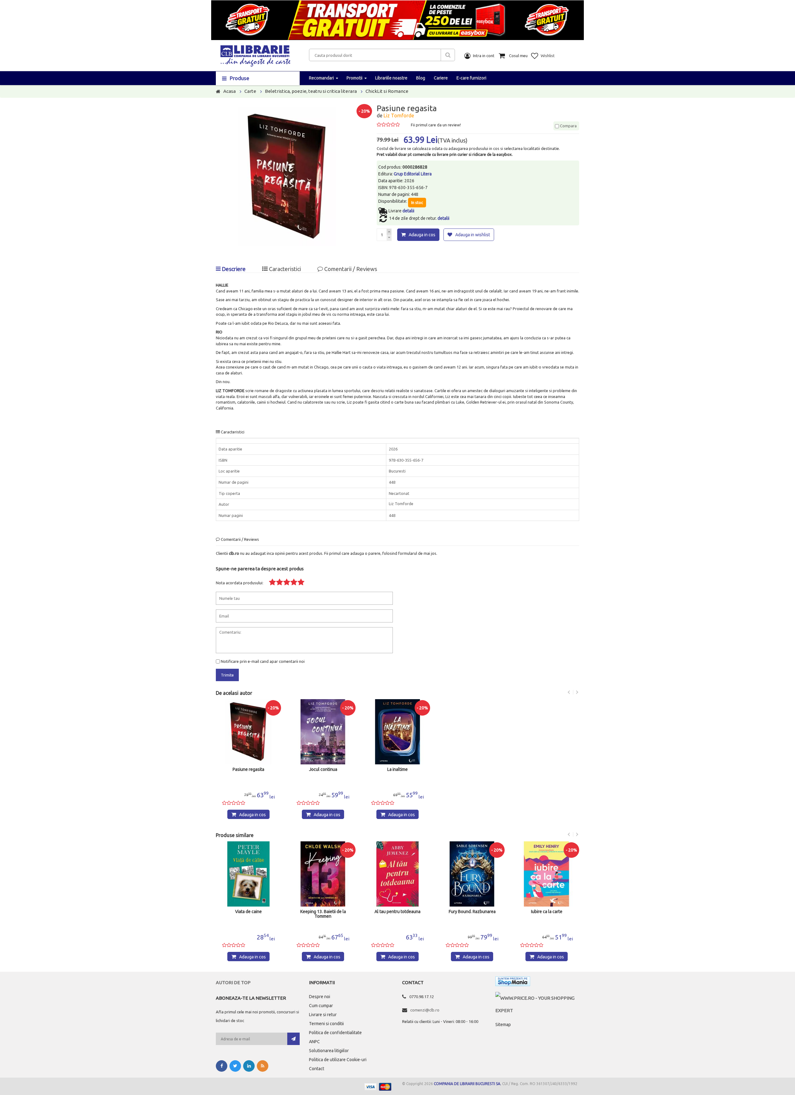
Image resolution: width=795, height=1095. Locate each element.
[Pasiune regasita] (248, 731)
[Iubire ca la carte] (546, 874)
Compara (568, 126)
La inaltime (397, 769)
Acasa (229, 91)
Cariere (441, 77)
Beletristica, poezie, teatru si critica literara (311, 91)
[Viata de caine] (248, 874)
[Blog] (262, 1066)
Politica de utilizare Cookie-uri (337, 1059)
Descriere (233, 269)
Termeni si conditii (326, 1023)
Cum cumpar (321, 1005)
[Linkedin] (249, 1066)
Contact (316, 1068)
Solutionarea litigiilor (329, 1050)
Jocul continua (323, 769)
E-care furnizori (471, 77)
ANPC (314, 1041)
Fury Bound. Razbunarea (472, 911)
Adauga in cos (422, 234)
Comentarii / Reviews (350, 269)
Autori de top (233, 982)
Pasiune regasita (248, 769)
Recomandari (321, 77)
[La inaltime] (397, 731)
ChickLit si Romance (387, 91)
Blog (420, 77)
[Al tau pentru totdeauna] (397, 874)
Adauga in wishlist (472, 234)
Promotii (354, 77)
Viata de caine (248, 911)
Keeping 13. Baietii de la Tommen (323, 914)
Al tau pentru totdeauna (397, 911)
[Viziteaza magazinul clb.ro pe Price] (537, 998)
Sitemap (503, 1024)
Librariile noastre (391, 77)
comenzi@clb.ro (424, 1010)
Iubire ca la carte (546, 911)
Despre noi (319, 996)
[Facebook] (221, 1066)
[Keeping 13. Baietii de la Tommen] (323, 874)
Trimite (227, 675)
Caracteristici (284, 269)
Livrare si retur (323, 1014)
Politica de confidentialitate (335, 1032)
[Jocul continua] (323, 731)
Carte (250, 91)
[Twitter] (235, 1066)
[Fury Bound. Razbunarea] (472, 874)
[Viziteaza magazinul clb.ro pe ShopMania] (512, 982)
